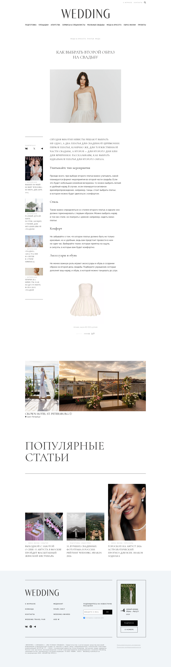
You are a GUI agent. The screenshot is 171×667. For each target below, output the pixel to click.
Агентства (55, 25)
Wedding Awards (62, 614)
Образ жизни (130, 25)
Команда (29, 609)
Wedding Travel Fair (35, 619)
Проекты (142, 25)
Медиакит (58, 604)
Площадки (44, 25)
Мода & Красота (114, 25)
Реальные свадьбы (95, 25)
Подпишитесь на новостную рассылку (97, 605)
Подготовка (30, 25)
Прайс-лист (59, 609)
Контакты (138, 2)
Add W (57, 619)
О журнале (127, 2)
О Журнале (30, 604)
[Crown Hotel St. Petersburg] (62, 415)
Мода (97, 39)
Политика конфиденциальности (129, 647)
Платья (90, 39)
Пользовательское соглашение (129, 645)
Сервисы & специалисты (73, 25)
